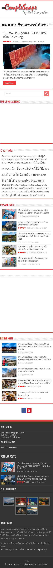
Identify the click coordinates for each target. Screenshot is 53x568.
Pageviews (12, 447)
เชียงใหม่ (14, 192)
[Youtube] (29, 410)
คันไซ (36, 162)
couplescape (16, 156)
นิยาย (39, 168)
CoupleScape (15, 437)
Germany (25, 159)
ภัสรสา (21, 181)
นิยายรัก (12, 174)
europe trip (7, 159)
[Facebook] (23, 410)
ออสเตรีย (22, 188)
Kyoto (4, 163)
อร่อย (15, 188)
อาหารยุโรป (38, 188)
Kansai (43, 159)
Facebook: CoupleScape (37, 549)
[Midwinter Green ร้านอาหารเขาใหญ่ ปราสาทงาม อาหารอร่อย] (9, 226)
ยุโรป (27, 180)
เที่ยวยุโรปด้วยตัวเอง (15, 195)
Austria (5, 156)
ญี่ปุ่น (42, 162)
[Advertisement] (26, 305)
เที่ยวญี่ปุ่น (30, 191)
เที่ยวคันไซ (21, 192)
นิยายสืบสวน (28, 174)
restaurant (26, 162)
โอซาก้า (40, 195)
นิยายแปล (41, 175)
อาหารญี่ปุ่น (30, 188)
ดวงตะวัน (6, 169)
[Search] (46, 93)
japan (37, 159)
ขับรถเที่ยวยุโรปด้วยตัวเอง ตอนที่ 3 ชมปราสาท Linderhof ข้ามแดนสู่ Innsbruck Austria (34, 346)
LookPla (17, 42)
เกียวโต (7, 192)
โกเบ (34, 196)
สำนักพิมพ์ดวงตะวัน (40, 185)
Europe (40, 156)
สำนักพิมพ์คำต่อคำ (25, 185)
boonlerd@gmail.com (15, 433)
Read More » (9, 83)
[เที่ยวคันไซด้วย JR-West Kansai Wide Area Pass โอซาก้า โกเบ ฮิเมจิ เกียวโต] (9, 214)
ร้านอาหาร (37, 180)
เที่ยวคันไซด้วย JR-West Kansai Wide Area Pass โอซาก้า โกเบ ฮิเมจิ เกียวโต (33, 466)
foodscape (16, 159)
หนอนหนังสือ (7, 188)
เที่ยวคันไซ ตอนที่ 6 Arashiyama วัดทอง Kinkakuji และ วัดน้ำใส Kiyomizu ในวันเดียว (34, 236)
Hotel (31, 159)
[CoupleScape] (26, 8)
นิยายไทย (10, 180)
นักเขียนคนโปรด (22, 168)
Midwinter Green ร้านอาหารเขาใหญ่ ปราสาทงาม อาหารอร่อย (33, 477)
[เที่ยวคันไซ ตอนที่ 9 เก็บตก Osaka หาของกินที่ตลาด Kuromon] (9, 262)
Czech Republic (29, 156)
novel (9, 162)
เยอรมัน (28, 195)
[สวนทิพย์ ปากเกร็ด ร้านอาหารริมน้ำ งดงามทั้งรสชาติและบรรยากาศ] (9, 250)
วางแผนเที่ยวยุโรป (10, 185)
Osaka (17, 162)
